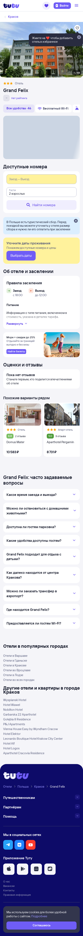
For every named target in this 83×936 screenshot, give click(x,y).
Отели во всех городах (18, 680)
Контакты (9, 890)
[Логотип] (11, 5)
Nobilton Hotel (13, 710)
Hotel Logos (11, 748)
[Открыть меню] (77, 5)
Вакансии (9, 885)
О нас (6, 881)
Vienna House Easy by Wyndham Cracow (30, 729)
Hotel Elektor (12, 734)
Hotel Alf (9, 743)
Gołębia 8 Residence (17, 719)
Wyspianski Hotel (14, 700)
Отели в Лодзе (13, 675)
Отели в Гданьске (15, 660)
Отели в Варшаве (15, 656)
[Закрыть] (76, 221)
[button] (46, 6)
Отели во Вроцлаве (16, 670)
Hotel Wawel (11, 705)
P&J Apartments (14, 724)
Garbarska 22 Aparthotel (19, 714)
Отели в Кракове (14, 665)
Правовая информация (17, 894)
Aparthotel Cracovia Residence (23, 753)
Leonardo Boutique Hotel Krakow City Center (33, 739)
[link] (16, 351)
